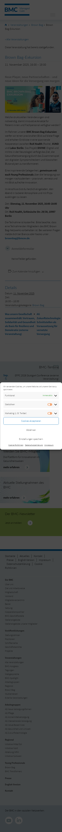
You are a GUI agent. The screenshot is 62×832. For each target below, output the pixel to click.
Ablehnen (31, 429)
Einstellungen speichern (31, 439)
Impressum (49, 445)
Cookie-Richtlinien (15, 445)
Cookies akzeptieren (31, 420)
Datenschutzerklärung (34, 445)
